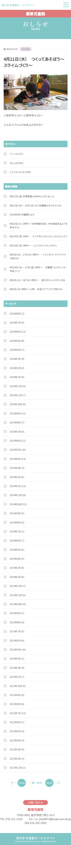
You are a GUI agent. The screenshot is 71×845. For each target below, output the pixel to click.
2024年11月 (18, 495)
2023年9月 (17, 613)
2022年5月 (17, 731)
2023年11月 (18, 595)
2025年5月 (18, 449)
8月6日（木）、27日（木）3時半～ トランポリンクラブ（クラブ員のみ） (38, 256)
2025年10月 (18, 404)
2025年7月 (17, 431)
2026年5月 (17, 340)
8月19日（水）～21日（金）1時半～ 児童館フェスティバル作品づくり (38, 269)
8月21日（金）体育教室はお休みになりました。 (32, 196)
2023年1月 (17, 676)
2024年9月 (17, 513)
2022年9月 (17, 695)
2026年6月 (18, 331)
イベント (26, 49)
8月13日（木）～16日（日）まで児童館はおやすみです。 (36, 205)
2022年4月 (17, 740)
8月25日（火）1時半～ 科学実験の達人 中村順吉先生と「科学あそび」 (38, 225)
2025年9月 (18, 413)
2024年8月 (17, 522)
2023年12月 (18, 586)
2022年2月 (17, 758)
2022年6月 (17, 722)
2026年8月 (17, 313)
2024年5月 (17, 549)
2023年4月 (18, 649)
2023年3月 (17, 658)
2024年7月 (17, 531)
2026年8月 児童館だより (22, 214)
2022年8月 (17, 704)
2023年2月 (17, 667)
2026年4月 (17, 349)
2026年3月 (17, 358)
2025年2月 (17, 477)
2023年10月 (18, 604)
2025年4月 (18, 458)
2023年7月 (17, 631)
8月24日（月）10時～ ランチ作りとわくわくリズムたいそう (38, 236)
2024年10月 (18, 504)
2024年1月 (17, 577)
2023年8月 (17, 622)
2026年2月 (17, 368)
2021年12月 (18, 767)
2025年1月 (18, 486)
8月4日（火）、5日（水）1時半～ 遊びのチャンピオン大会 (37, 280)
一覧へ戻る (35, 783)
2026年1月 (17, 377)
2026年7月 (17, 322)
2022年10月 (18, 686)
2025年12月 (18, 386)
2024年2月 (17, 567)
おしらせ (14, 163)
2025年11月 (18, 395)
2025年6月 (18, 440)
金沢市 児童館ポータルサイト (35, 838)
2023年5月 (17, 640)
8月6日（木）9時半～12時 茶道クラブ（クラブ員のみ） (36, 289)
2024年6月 (17, 540)
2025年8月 (17, 422)
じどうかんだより (18, 172)
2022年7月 (18, 713)
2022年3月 (17, 749)
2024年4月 (17, 558)
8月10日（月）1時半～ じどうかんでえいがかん (33, 245)
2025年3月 (17, 467)
